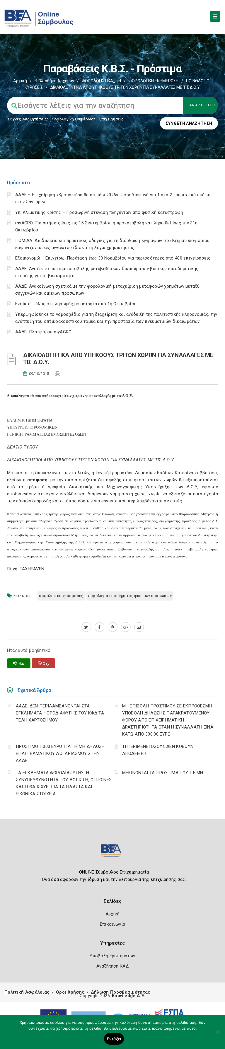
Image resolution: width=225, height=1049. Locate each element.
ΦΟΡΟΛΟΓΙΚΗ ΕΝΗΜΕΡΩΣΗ (153, 81)
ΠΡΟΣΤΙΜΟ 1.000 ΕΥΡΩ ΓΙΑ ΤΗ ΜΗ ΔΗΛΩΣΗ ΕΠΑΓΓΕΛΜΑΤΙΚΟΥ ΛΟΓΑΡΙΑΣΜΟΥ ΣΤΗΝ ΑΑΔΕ (60, 753)
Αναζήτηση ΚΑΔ (112, 966)
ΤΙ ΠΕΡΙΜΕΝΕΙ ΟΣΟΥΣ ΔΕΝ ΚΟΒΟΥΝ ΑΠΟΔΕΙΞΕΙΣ (158, 750)
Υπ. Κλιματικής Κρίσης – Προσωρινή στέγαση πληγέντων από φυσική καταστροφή (99, 212)
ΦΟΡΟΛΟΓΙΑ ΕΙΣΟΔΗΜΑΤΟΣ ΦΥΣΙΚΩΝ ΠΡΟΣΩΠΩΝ (130, 595)
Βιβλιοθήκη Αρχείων (54, 81)
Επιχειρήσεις (111, 119)
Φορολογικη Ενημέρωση (74, 119)
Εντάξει (114, 1038)
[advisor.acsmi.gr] (139, 627)
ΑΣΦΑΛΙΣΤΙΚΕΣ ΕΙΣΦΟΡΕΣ (61, 595)
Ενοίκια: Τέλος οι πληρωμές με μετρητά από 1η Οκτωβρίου (76, 303)
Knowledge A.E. (128, 995)
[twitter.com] (86, 627)
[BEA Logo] (112, 853)
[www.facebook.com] (99, 627)
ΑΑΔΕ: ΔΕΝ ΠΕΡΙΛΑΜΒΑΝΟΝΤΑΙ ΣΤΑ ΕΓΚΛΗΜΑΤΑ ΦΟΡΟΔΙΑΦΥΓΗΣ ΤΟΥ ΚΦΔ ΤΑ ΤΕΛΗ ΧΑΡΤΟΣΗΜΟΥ (60, 713)
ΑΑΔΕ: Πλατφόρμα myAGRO (43, 332)
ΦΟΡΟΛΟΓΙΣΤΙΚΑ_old (101, 81)
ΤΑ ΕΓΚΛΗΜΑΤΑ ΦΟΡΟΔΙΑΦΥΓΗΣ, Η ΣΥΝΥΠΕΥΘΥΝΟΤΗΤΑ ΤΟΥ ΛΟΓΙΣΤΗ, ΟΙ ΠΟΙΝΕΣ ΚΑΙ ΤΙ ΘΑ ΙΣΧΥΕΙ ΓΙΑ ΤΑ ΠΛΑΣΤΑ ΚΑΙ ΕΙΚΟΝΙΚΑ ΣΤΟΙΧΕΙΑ (64, 783)
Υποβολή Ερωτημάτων (112, 955)
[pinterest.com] (112, 627)
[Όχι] (218, 1035)
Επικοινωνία (112, 924)
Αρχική (20, 81)
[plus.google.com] (125, 627)
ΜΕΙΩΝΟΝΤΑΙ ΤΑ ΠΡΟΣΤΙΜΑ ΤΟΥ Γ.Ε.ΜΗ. (163, 772)
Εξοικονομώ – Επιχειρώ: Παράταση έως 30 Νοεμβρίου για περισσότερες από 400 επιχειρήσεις (113, 258)
